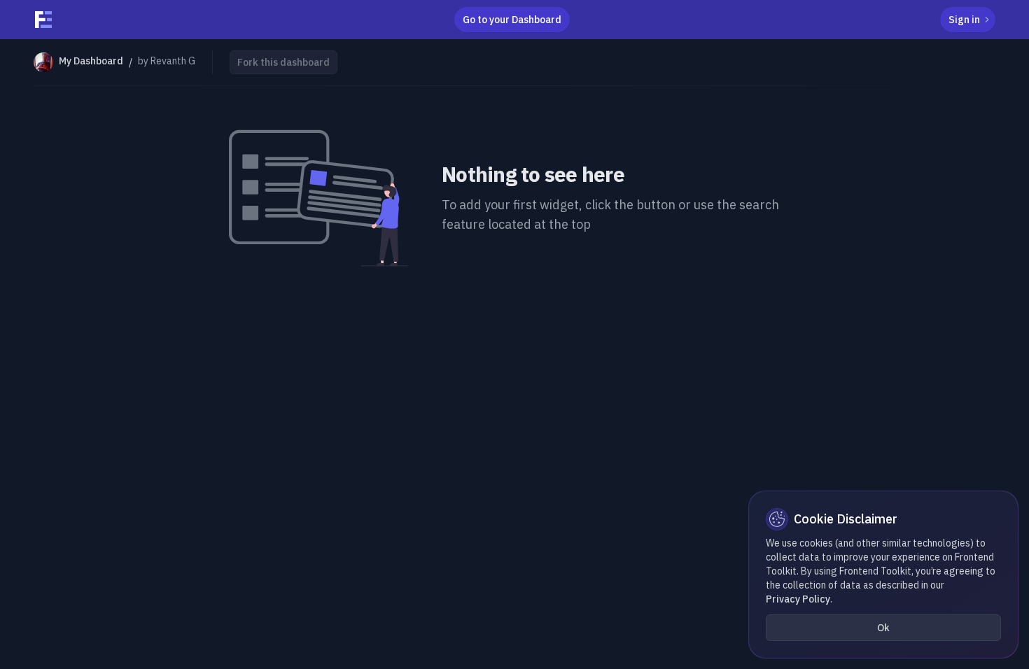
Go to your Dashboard (512, 19)
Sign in (964, 19)
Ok (883, 627)
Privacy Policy (798, 599)
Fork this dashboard (283, 62)
